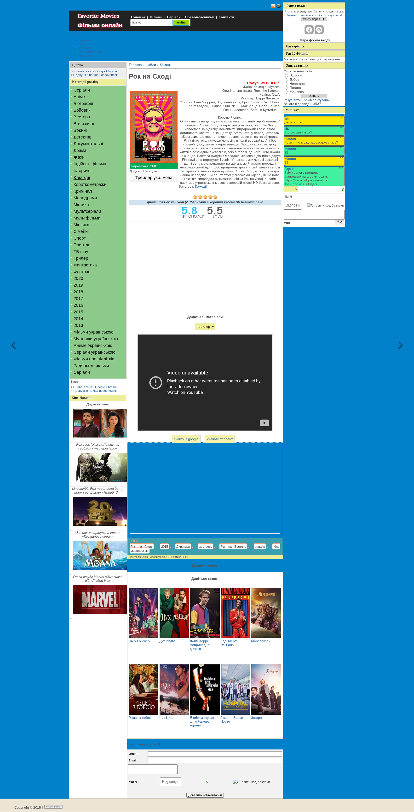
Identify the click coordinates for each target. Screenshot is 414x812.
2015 (78, 312)
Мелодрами (85, 198)
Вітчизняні (84, 123)
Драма (80, 150)
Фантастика (85, 265)
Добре (294, 79)
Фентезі (81, 271)
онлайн (260, 546)
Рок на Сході (142, 546)
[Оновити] (342, 189)
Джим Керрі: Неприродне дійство (199, 645)
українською (140, 551)
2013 (78, 325)
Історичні (83, 170)
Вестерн (82, 117)
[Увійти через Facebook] (309, 29)
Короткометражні (90, 184)
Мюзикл (81, 224)
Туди (399, 345)
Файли (151, 65)
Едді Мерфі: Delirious (229, 643)
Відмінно (296, 75)
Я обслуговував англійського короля (202, 721)
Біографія (83, 103)
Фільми (156, 17)
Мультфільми (87, 218)
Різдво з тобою (140, 718)
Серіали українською (94, 352)
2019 (78, 285)
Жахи (79, 157)
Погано (295, 88)
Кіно (276, 546)
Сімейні (81, 231)
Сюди (15, 345)
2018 (78, 291)
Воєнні (80, 130)
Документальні (88, 143)
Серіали (174, 17)
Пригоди (82, 244)
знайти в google (186, 439)
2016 (78, 305)
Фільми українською (94, 332)
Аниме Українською (93, 345)
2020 (78, 278)
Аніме (79, 96)
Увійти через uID (314, 19)
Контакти (226, 17)
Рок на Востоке (233, 546)
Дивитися (183, 546)
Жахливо (297, 92)
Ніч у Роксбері (139, 641)
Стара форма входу (314, 40)
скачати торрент (220, 439)
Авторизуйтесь (329, 15)
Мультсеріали (87, 211)
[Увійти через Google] (319, 29)
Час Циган (167, 718)
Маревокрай (260, 641)
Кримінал (83, 191)
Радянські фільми (91, 365)
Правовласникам (199, 17)
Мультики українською (96, 338)
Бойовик (82, 110)
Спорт (80, 238)
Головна (138, 17)
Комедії (82, 177)
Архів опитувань (316, 100)
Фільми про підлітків (94, 359)
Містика (81, 204)
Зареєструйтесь (298, 15)
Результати (292, 100)
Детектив (83, 137)
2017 (78, 298)
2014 (78, 318)
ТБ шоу (81, 251)
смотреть (205, 546)
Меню (73, 33)
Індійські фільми (90, 163)
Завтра (256, 718)
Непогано (297, 84)
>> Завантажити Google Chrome (94, 71)
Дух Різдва (167, 641)
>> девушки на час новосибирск (94, 75)
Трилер (81, 258)
